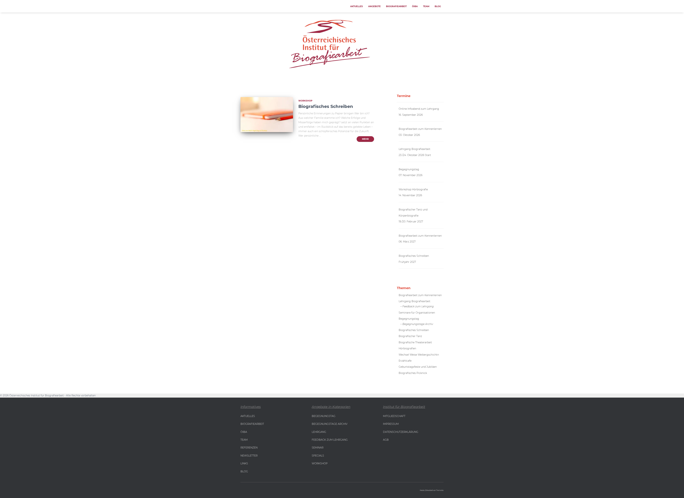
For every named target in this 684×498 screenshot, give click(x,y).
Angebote (374, 6)
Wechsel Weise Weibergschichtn (419, 354)
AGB (386, 439)
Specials (318, 455)
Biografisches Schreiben (325, 106)
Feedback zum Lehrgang (330, 439)
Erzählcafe (405, 360)
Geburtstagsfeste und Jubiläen (418, 366)
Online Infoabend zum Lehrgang (419, 108)
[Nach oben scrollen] (4, 490)
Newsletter (249, 455)
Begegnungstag (409, 169)
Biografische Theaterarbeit (415, 342)
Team (426, 6)
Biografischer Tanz (410, 336)
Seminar (317, 447)
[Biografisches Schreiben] (266, 114)
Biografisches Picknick (413, 373)
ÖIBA (415, 6)
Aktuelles (356, 6)
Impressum (391, 424)
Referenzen (249, 447)
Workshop (305, 100)
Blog (438, 6)
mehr (365, 139)
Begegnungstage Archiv (330, 424)
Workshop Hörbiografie (413, 189)
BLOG (244, 471)
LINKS (244, 463)
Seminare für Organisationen (417, 312)
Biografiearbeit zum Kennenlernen (420, 129)
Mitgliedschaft (394, 416)
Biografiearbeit (396, 6)
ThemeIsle (440, 490)
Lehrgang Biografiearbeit (414, 149)
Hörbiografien (407, 348)
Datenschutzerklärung (400, 432)
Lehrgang (319, 432)
